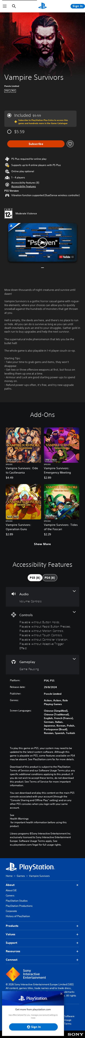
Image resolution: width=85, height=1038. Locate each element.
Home (9, 876)
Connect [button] (11, 960)
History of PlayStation (18, 916)
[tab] (35, 577)
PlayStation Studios (17, 900)
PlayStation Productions (19, 906)
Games (21, 876)
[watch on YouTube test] (66, 257)
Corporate (11, 911)
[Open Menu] (4, 6)
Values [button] (10, 934)
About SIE (11, 890)
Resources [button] (13, 951)
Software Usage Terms (69, 1019)
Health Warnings (19, 818)
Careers (10, 895)
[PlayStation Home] (42, 6)
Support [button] (11, 943)
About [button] (10, 885)
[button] (23, 186)
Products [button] (12, 926)
